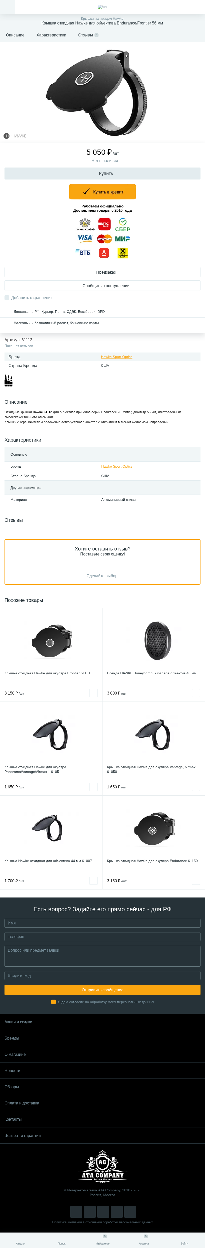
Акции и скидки (18, 1022)
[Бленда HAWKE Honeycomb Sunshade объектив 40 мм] (153, 640)
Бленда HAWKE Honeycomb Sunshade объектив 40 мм (151, 673)
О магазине (15, 1054)
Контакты (13, 1119)
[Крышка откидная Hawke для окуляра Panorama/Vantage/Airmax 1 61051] (51, 734)
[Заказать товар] (93, 693)
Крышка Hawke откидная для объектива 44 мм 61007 (48, 861)
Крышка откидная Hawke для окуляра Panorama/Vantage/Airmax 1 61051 (35, 769)
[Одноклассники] (130, 1212)
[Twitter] (103, 1212)
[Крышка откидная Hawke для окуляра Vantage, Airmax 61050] (153, 734)
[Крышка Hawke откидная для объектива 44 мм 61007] (51, 828)
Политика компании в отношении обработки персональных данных (102, 1222)
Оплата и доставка (21, 1103)
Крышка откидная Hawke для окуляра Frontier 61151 (47, 673)
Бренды (11, 1038)
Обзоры (11, 1087)
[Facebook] (117, 1212)
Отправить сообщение (103, 990)
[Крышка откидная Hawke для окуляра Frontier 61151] (51, 640)
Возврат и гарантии (22, 1135)
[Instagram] (76, 1212)
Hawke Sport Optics (116, 357)
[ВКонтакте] (90, 1212)
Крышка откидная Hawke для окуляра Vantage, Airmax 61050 (151, 769)
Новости (12, 1071)
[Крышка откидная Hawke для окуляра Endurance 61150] (153, 828)
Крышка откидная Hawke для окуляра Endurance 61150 (152, 861)
